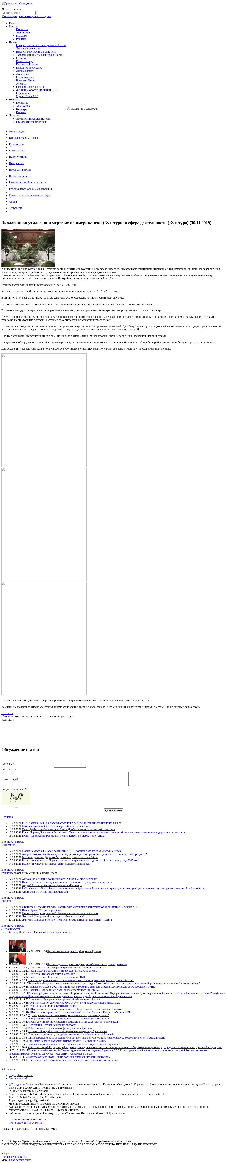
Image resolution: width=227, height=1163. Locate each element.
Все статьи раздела (12, 841)
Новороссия (16, 163)
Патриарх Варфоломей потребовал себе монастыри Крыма (64, 989)
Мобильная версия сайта (16, 1159)
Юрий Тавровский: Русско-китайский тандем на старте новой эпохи (63, 835)
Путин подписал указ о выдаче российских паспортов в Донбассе (87, 964)
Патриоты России (27, 64)
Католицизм (16, 144)
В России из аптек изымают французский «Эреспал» (60, 1028)
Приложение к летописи (31, 121)
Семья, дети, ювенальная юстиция (30, 195)
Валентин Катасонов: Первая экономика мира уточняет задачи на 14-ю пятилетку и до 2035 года (80, 860)
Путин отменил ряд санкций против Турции (74, 951)
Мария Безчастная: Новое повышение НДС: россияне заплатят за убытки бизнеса (71, 850)
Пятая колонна (25, 77)
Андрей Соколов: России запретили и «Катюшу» (52, 885)
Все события (9, 932)
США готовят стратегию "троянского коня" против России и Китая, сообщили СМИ (79, 1012)
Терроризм (15, 207)
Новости (14, 99)
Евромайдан (23, 93)
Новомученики (18, 156)
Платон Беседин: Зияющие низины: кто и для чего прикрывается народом (67, 882)
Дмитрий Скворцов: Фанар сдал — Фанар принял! (53, 916)
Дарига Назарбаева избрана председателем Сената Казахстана (66, 967)
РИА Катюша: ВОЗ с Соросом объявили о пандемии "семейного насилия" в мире (71, 822)
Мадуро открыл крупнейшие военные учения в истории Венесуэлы (69, 1056)
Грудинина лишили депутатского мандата (53, 1005)
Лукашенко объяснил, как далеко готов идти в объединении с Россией (71, 1034)
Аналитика (23, 73)
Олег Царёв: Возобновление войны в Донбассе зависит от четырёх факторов (68, 829)
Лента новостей (11, 928)
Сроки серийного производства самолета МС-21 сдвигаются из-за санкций (74, 1021)
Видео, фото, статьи (21, 1075)
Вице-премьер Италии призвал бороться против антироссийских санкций (73, 1059)
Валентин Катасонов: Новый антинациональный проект (56, 863)
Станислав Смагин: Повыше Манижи (45, 891)
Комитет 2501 (17, 150)
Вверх (5, 1153)
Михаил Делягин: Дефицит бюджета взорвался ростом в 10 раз (60, 857)
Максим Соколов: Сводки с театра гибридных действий (56, 826)
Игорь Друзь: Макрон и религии (41, 910)
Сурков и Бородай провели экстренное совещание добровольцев (67, 1031)
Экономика (23, 32)
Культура (21, 35)
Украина (21, 83)
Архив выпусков (19, 1119)
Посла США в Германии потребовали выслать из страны (63, 970)
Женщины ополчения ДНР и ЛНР (36, 89)
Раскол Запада (24, 61)
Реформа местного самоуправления (30, 188)
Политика (22, 29)
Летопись (15, 115)
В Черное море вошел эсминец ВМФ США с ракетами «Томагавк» (68, 1018)
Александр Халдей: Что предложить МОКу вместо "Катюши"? (60, 878)
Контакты (38, 1119)
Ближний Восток (26, 80)
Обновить (12, 807)
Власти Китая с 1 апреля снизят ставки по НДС (57, 977)
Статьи (13, 26)
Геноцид (21, 58)
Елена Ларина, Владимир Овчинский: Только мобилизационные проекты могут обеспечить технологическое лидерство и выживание (103, 832)
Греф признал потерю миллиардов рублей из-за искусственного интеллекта (74, 1002)
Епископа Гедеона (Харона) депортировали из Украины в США (67, 1040)
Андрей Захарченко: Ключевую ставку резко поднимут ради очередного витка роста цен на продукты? (84, 854)
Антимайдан (16, 131)
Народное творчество (29, 67)
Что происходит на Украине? (26, 1122)
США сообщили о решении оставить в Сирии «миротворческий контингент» (75, 1008)
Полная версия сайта (14, 1156)
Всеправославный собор (24, 137)
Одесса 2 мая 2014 (27, 96)
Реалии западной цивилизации (28, 182)
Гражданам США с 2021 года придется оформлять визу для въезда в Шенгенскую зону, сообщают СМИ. (91, 986)
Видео (13, 42)
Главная (14, 22)
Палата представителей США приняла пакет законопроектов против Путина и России (81, 980)
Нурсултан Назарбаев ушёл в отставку (51, 973)
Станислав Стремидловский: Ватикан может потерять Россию (60, 913)
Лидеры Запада (25, 70)
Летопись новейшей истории (33, 118)
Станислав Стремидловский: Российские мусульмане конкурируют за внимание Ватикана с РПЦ (81, 906)
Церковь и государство (30, 86)
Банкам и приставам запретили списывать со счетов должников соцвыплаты (75, 1044)
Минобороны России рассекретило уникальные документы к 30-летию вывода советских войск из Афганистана (96, 1037)
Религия (21, 38)
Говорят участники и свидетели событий (41, 45)
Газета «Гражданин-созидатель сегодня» (26, 16)
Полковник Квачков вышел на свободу (52, 1024)
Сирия (13, 201)
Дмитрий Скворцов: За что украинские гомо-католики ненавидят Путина (67, 919)
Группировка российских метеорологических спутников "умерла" (68, 1015)
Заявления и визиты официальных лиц (39, 54)
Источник (7, 713)
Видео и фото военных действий (36, 51)
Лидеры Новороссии (28, 48)
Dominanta (124, 1141)
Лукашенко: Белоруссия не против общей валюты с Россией (64, 999)
